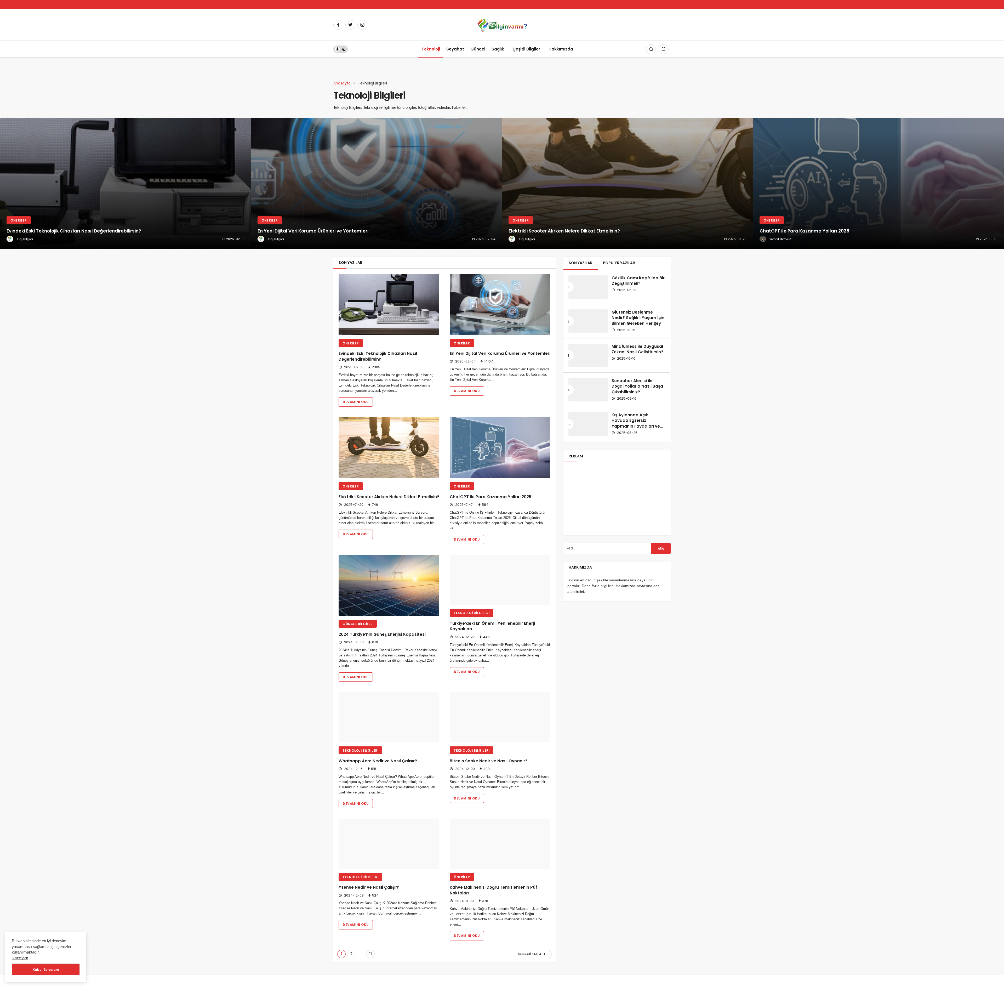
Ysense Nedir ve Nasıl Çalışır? (369, 915)
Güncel (477, 49)
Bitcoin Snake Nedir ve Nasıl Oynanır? (488, 777)
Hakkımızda (561, 49)
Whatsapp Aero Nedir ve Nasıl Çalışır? (378, 777)
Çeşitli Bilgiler (526, 49)
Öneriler (351, 343)
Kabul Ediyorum (46, 969)
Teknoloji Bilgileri (471, 624)
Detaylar (20, 958)
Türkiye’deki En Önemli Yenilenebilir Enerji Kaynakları (492, 637)
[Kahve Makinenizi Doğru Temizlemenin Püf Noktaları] (500, 866)
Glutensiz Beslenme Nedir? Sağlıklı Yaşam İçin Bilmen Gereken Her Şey (638, 317)
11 (370, 981)
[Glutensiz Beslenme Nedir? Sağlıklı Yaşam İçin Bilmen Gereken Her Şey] (588, 321)
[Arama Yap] (651, 49)
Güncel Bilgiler (358, 624)
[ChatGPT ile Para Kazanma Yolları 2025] (878, 183)
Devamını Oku (356, 402)
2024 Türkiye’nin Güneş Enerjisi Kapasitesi (382, 634)
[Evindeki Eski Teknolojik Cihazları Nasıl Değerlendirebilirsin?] (125, 183)
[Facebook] (338, 25)
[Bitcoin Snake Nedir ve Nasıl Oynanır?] (500, 728)
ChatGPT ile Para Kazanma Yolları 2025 (490, 497)
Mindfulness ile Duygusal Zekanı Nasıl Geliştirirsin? (637, 349)
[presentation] (4, 183)
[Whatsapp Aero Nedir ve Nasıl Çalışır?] (389, 728)
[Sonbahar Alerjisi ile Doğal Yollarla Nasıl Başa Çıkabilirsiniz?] (588, 389)
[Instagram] (362, 25)
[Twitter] (350, 25)
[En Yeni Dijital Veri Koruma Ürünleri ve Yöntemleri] (376, 183)
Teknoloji (430, 49)
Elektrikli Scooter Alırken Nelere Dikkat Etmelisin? (389, 497)
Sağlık (498, 49)
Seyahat (455, 49)
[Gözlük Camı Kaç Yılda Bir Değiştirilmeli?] (588, 287)
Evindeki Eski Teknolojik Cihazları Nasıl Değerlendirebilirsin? (378, 356)
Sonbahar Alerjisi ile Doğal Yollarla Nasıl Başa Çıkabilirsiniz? (637, 386)
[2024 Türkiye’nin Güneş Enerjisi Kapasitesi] (389, 585)
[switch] (340, 49)
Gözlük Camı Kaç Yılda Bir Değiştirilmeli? (638, 280)
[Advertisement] (617, 498)
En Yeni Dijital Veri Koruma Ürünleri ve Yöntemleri (500, 353)
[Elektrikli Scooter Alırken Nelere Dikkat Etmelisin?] (627, 183)
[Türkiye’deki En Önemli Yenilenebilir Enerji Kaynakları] (500, 585)
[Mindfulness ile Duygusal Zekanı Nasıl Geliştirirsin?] (588, 355)
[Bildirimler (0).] (664, 49)
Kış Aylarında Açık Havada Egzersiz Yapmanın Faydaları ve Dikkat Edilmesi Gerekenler (636, 426)
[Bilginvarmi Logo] (502, 24)
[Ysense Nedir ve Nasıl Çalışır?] (389, 866)
